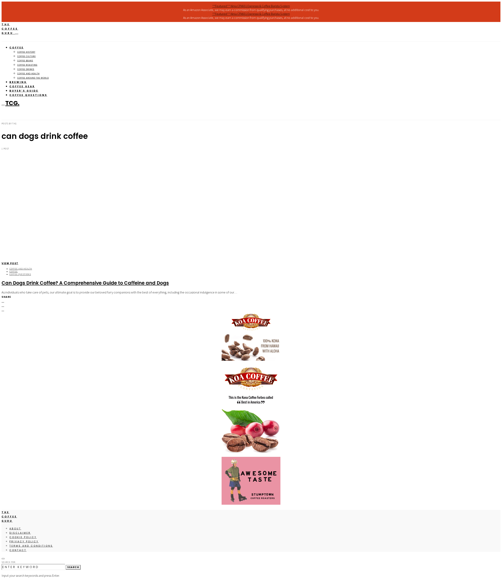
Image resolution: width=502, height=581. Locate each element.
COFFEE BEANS (25, 60)
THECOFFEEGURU (10, 29)
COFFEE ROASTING (27, 65)
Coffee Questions (20, 274)
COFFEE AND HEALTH (28, 73)
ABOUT (15, 528)
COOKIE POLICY (23, 537)
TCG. (12, 103)
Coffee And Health (20, 268)
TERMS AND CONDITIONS (31, 545)
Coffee (13, 271)
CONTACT (17, 550)
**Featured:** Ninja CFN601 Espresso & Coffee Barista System (251, 6)
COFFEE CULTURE (26, 56)
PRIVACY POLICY (24, 541)
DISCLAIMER (20, 533)
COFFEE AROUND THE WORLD (33, 78)
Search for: (9, 562)
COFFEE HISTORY (26, 52)
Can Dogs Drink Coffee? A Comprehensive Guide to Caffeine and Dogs (85, 283)
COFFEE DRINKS (25, 69)
